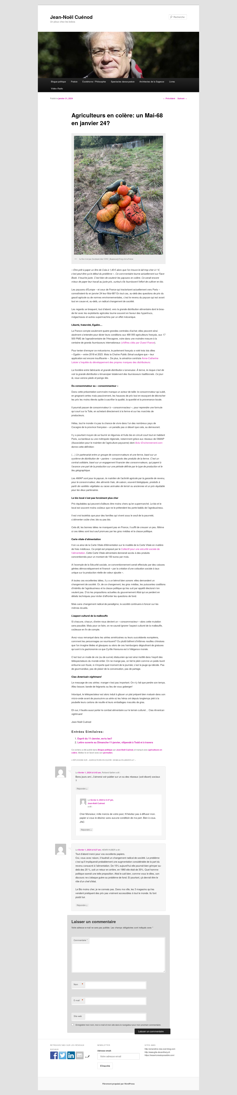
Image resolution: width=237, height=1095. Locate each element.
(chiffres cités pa (137, 342)
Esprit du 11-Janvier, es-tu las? (94, 738)
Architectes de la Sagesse (151, 81)
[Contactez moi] (80, 1055)
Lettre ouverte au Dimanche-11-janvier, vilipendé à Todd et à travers (115, 742)
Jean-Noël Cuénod (71, 16)
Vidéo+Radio (57, 88)
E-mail (78, 1000)
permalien (107, 752)
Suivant (182, 98)
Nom (78, 984)
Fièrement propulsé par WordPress (118, 1083)
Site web (78, 1016)
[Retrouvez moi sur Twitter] (62, 1055)
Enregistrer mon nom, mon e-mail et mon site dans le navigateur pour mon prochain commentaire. (118, 1024)
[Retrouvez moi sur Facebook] (54, 1055)
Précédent (169, 98)
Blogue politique (58, 81)
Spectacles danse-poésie (122, 81)
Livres (172, 81)
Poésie (74, 81)
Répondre (82, 788)
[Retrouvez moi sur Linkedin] (71, 1055)
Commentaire (81, 940)
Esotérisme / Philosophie (94, 81)
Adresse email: (104, 1050)
